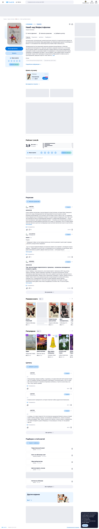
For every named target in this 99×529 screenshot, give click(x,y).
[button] (14, 33)
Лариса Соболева (30, 29)
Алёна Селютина (63, 355)
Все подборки (49, 486)
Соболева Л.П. (63, 323)
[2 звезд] (11, 61)
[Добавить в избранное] (70, 24)
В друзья (68, 207)
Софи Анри (73, 355)
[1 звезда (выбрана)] (28, 24)
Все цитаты (49, 432)
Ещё (54, 55)
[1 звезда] (9, 61)
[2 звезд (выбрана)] (29, 24)
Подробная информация (33, 64)
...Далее (87, 522)
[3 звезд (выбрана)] (30, 24)
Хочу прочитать (13, 48)
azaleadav (31, 261)
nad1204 (31, 206)
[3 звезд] (14, 61)
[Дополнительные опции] (21, 49)
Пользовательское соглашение (73, 527)
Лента (19, 2)
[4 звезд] (17, 61)
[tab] (28, 37)
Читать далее (29, 224)
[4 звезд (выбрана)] (31, 24)
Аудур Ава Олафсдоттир (32, 353)
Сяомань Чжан (52, 355)
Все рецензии (48, 292)
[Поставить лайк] (27, 229)
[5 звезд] (20, 61)
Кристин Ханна (41, 353)
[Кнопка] (70, 299)
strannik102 (32, 234)
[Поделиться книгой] (72, 24)
